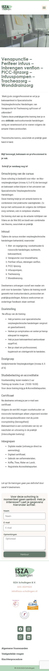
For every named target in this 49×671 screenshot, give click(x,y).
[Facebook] (20, 629)
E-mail (7, 522)
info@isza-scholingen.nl (24, 591)
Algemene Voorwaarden (15, 648)
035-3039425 (24, 586)
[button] (44, 7)
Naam (6, 510)
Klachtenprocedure (12, 659)
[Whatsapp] (20, 637)
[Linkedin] (29, 637)
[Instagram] (29, 629)
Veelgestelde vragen (13, 653)
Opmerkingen (10, 534)
